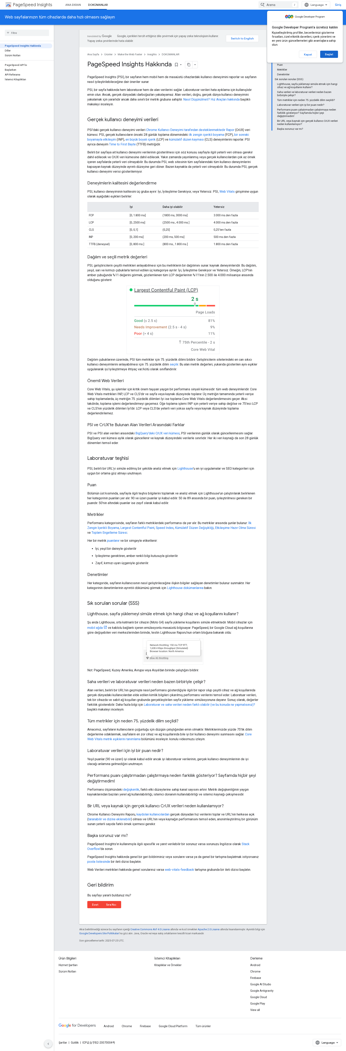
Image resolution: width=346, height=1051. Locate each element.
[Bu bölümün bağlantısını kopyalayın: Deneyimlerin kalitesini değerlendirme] (161, 183)
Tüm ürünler (203, 1026)
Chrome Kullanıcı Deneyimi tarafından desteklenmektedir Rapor (190, 130)
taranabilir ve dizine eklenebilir (109, 819)
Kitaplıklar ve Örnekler (168, 965)
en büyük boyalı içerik (141, 139)
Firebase (255, 978)
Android (255, 965)
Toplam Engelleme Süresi (109, 533)
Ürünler (108, 54)
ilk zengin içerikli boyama (206, 135)
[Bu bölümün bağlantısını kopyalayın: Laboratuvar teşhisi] (133, 458)
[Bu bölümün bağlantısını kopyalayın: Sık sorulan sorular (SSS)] (143, 603)
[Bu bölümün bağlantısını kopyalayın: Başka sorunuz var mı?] (132, 836)
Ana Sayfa (93, 54)
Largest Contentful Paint (137, 528)
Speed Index (165, 528)
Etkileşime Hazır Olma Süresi (235, 528)
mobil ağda (95, 628)
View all (255, 1010)
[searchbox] (27, 33)
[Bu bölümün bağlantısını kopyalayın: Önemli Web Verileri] (128, 381)
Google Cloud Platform (173, 1026)
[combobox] (278, 4)
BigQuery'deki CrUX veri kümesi (157, 433)
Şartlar (63, 1042)
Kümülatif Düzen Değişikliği (194, 528)
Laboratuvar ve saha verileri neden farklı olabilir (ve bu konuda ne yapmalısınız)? (199, 705)
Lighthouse (185, 468)
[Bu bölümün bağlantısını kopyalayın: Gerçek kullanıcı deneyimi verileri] (162, 120)
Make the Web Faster (130, 54)
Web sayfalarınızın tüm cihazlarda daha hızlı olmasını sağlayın (60, 17)
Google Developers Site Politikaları (99, 933)
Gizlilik (75, 1042)
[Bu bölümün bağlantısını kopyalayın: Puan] (100, 485)
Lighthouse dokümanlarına (185, 588)
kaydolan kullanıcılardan (153, 814)
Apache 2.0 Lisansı (209, 929)
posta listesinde (98, 862)
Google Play (257, 1003)
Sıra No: (111, 904)
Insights (152, 54)
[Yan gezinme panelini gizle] (48, 1044)
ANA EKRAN (73, 5)
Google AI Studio (260, 984)
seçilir (174, 364)
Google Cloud (258, 997)
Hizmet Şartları (68, 965)
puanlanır (113, 541)
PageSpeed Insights (32, 4)
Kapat (308, 54)
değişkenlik (131, 789)
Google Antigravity (262, 990)
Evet (95, 904)
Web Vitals (227, 191)
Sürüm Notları (67, 971)
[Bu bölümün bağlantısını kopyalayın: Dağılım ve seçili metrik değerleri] (151, 257)
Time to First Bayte (122, 144)
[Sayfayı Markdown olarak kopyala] (188, 64)
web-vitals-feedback (179, 870)
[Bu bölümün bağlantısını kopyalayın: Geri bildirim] (118, 885)
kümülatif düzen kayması (186, 139)
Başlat (329, 54)
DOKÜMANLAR (98, 5)
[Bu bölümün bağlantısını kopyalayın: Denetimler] (112, 575)
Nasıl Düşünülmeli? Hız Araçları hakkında (211, 99)
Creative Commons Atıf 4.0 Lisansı (150, 929)
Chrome (255, 971)
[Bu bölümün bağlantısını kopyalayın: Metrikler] (108, 514)
